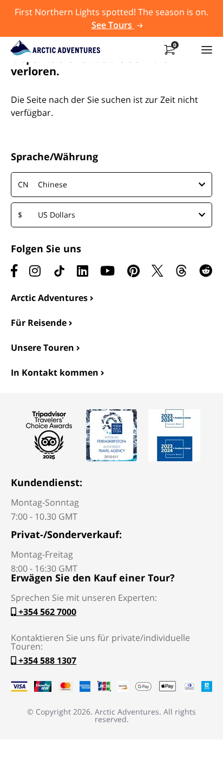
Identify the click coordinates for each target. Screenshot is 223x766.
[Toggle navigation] (206, 49)
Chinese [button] (42, 184)
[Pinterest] (133, 270)
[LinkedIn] (82, 270)
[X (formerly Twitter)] (157, 270)
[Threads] (181, 270)
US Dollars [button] (46, 214)
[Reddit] (205, 270)
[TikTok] (59, 270)
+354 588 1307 (46, 660)
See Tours (112, 25)
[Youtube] (107, 270)
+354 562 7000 (46, 612)
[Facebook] (14, 270)
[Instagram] (35, 270)
